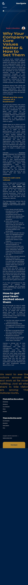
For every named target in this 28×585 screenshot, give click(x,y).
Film (4, 428)
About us (5, 404)
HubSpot (11, 286)
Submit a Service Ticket (7, 438)
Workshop (5, 401)
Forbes (7, 114)
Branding (5, 423)
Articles (5, 7)
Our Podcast (6, 406)
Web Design (6, 425)
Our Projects (6, 420)
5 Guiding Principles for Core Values (14, 202)
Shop (4, 409)
